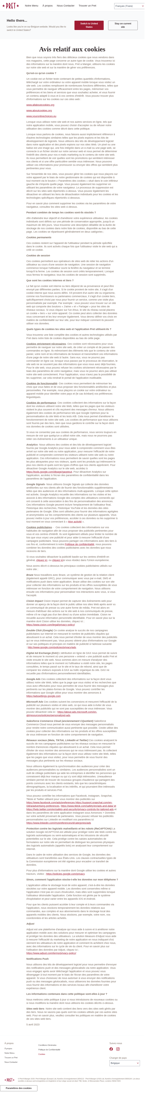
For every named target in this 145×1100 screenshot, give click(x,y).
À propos (47, 5)
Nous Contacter (65, 5)
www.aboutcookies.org (39, 110)
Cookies (41, 1054)
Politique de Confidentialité (49, 1049)
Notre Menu (31, 5)
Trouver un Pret (87, 5)
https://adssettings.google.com (43, 696)
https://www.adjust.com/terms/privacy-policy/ (51, 953)
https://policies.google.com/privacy (65, 873)
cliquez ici (41, 560)
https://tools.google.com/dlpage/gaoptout (49, 471)
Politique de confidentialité (79, 544)
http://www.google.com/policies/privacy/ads (52, 647)
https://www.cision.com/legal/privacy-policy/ (50, 624)
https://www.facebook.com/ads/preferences (50, 802)
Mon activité (75, 521)
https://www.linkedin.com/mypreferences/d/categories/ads (58, 823)
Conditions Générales (47, 1045)
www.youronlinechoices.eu (41, 116)
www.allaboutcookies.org (40, 104)
